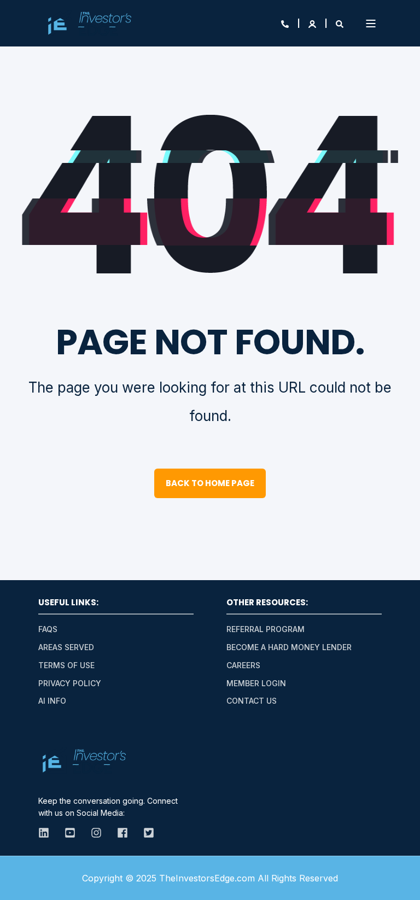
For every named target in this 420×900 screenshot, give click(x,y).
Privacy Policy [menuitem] (69, 683)
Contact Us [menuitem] (251, 700)
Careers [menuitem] (243, 665)
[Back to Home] (89, 23)
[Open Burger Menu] (371, 23)
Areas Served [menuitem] (66, 647)
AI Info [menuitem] (52, 700)
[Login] (313, 23)
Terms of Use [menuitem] (66, 665)
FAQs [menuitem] (47, 629)
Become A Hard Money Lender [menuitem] (289, 647)
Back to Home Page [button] (210, 483)
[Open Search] (339, 23)
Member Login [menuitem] (256, 683)
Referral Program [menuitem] (265, 629)
